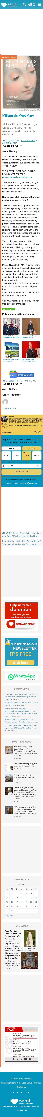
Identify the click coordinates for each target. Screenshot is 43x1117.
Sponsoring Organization (10, 1083)
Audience (28, 1079)
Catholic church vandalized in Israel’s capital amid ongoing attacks (24, 777)
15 (7, 902)
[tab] (13, 1029)
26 (26, 906)
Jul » (11, 916)
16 (12, 902)
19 (26, 902)
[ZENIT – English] (12, 4)
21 (36, 902)
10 (17, 898)
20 (31, 902)
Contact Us (21, 1087)
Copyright (37, 1083)
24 (17, 906)
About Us (14, 1079)
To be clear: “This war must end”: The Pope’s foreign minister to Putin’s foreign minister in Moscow (21, 697)
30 (12, 911)
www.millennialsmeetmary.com (17, 177)
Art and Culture (9, 57)
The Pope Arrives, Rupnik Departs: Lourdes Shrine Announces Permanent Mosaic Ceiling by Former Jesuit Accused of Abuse (26, 751)
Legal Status (27, 1083)
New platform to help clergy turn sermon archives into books (25, 765)
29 (7, 911)
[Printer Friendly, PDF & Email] (8, 309)
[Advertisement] (21, 31)
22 (7, 906)
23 (12, 906)
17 (17, 902)
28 (36, 906)
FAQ (21, 1079)
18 (21, 902)
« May (7, 916)
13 (31, 898)
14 (36, 898)
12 (26, 898)
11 (21, 898)
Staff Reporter (28, 141)
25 (21, 906)
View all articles (9, 408)
